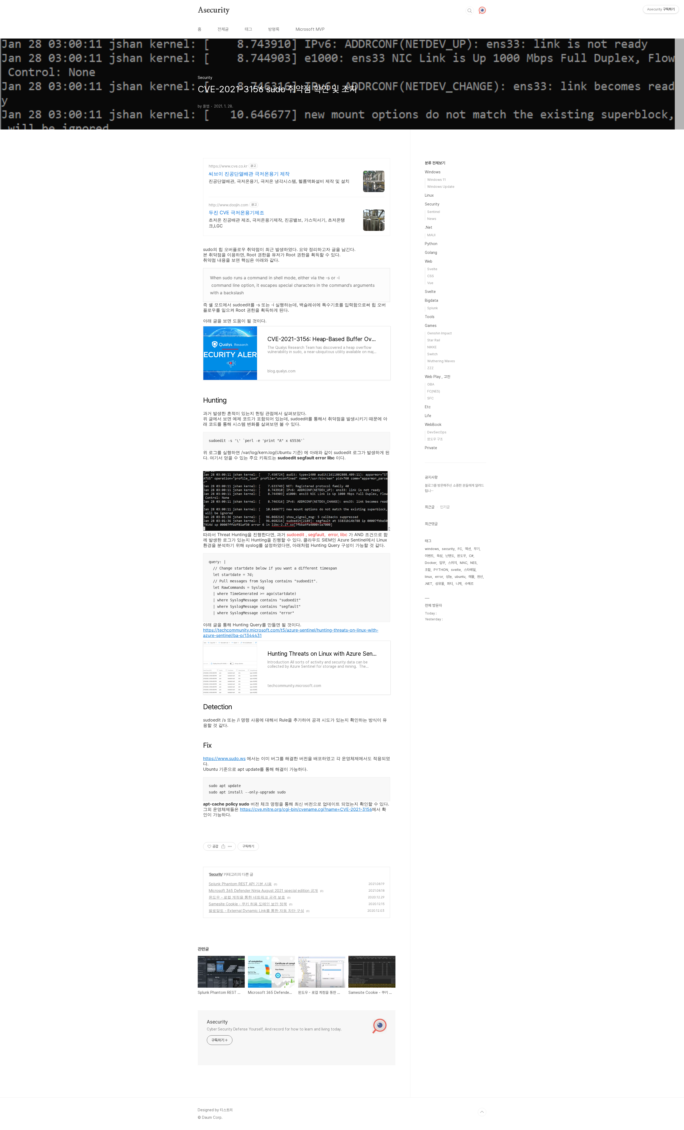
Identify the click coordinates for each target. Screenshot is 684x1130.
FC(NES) (433, 391)
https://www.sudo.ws (224, 758)
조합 (428, 570)
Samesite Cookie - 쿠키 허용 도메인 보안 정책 (248, 904)
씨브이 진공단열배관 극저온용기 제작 (249, 174)
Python (431, 244)
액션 (468, 549)
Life (428, 416)
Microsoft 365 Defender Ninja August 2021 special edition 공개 (263, 890)
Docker (430, 563)
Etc (428, 407)
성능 (449, 577)
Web (428, 261)
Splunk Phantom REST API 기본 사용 (240, 883)
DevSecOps (436, 432)
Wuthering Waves (441, 361)
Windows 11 (436, 180)
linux (428, 577)
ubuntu (460, 577)
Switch (432, 354)
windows (432, 549)
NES (473, 563)
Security (215, 874)
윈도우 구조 (435, 439)
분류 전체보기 (435, 163)
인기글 (445, 507)
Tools (429, 317)
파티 (450, 584)
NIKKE (432, 347)
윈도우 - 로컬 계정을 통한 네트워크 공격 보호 (247, 897)
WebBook (433, 424)
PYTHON (441, 570)
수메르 (469, 584)
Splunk (432, 308)
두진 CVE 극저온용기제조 (236, 212)
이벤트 (429, 556)
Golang (431, 252)
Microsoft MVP (310, 29)
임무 (442, 563)
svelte (456, 570)
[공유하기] (223, 846)
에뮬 (471, 577)
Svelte (432, 269)
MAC (463, 563)
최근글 (429, 507)
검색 (470, 11)
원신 (480, 577)
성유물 (439, 584)
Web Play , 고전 (437, 377)
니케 (459, 584)
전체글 (223, 29)
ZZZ (430, 368)
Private (431, 448)
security (448, 549)
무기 (477, 549)
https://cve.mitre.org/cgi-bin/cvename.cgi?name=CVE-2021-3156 (306, 809)
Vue (430, 283)
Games (431, 325)
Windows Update (440, 187)
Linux (429, 195)
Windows (433, 172)
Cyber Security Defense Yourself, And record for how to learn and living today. (274, 1029)
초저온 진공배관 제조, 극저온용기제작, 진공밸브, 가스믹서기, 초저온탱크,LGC (277, 222)
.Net (428, 227)
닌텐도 (449, 556)
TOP (482, 1112)
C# (471, 556)
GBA (430, 384)
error (439, 577)
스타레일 (470, 570)
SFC (430, 398)
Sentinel (433, 212)
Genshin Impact (439, 333)
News (431, 219)
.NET (428, 584)
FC (460, 549)
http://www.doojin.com (228, 205)
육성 (439, 556)
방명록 (273, 29)
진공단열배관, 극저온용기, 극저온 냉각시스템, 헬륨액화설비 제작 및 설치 (279, 181)
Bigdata (431, 300)
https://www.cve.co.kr (228, 166)
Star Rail (433, 340)
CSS (430, 276)
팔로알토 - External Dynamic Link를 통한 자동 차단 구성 (256, 910)
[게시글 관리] (230, 846)
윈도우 (461, 556)
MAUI (431, 235)
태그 (248, 29)
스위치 (452, 563)
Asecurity (214, 10)
